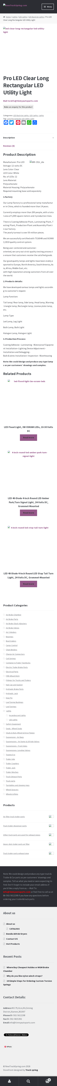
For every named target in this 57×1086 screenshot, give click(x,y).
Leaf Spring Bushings (14, 702)
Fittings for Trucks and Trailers (18, 680)
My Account (9, 1081)
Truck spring (31, 1070)
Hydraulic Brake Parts (15, 689)
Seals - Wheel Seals (14, 728)
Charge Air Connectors (15, 654)
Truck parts (10, 781)
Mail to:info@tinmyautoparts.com (20, 100)
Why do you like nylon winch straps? (24, 975)
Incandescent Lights (17, 715)
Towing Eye (10, 754)
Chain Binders (11, 649)
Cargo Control (11, 645)
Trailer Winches (12, 772)
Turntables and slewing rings (17, 785)
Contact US (12, 938)
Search (28, 1081)
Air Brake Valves (12, 628)
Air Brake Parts (12, 619)
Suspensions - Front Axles (16, 746)
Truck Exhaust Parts (14, 776)
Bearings (9, 636)
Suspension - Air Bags (15, 737)
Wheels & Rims (12, 794)
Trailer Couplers (12, 763)
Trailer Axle (10, 759)
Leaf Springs (11, 706)
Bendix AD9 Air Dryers (16, 933)
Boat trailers (11, 641)
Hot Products (13, 943)
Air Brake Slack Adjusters (16, 623)
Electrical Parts (12, 671)
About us (10, 923)
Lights (14, 17)
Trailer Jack (10, 768)
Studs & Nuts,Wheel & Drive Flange (20, 733)
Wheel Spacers (12, 789)
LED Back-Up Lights (36, 17)
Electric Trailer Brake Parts (17, 667)
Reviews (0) (9, 145)
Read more (28, 437)
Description (9, 137)
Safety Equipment (13, 724)
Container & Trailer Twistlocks (18, 663)
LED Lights (23, 17)
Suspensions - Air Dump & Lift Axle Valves (22, 741)
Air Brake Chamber (13, 614)
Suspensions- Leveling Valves (18, 750)
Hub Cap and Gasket (14, 685)
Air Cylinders (11, 632)
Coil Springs (11, 658)
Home (8, 17)
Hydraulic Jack (12, 693)
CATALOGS (14, 928)
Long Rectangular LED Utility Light (20, 118)
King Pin (9, 698)
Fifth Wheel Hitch (13, 676)
